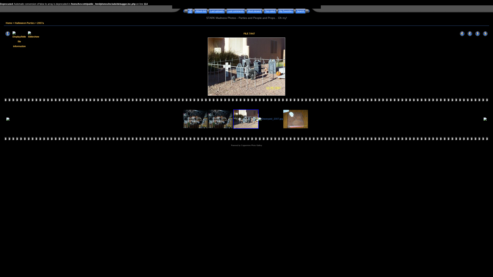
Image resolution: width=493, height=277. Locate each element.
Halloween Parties (25, 23)
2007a (40, 23)
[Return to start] (462, 33)
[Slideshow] (33, 33)
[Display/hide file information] (19, 33)
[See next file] (477, 33)
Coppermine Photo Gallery (251, 145)
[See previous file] (470, 33)
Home (9, 23)
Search (300, 11)
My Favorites (286, 11)
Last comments (236, 11)
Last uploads (217, 11)
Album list (201, 11)
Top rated (270, 11)
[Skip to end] (485, 33)
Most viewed (254, 11)
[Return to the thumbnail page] (8, 33)
